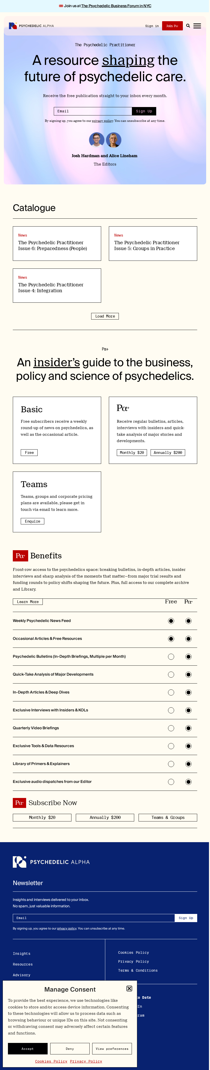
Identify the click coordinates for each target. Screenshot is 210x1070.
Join (169, 26)
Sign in (152, 26)
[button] (129, 988)
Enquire (32, 521)
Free (29, 452)
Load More (105, 316)
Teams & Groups (168, 817)
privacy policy (102, 121)
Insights (21, 953)
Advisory (21, 975)
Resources (23, 964)
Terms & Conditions (138, 970)
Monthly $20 (132, 452)
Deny (70, 1048)
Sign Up (144, 111)
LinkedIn (133, 1006)
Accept (28, 1048)
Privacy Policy (86, 1061)
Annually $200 (168, 452)
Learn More (28, 601)
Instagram (134, 1015)
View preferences (112, 1048)
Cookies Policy (51, 1061)
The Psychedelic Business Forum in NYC (116, 6)
